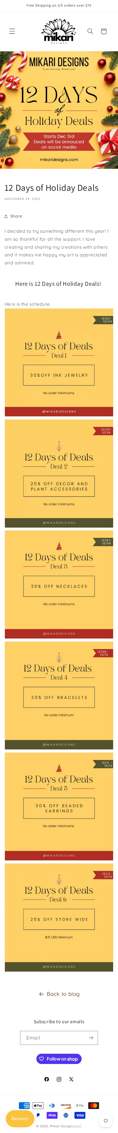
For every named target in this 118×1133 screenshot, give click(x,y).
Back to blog (63, 993)
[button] (12, 31)
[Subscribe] (90, 1038)
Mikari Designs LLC (66, 1126)
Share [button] (16, 216)
